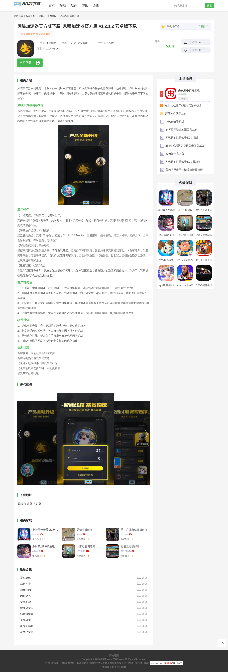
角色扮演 (36, 539)
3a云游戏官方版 (174, 153)
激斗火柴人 (27, 607)
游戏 (63, 5)
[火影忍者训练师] (185, 222)
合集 (96, 5)
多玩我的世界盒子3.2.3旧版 (181, 137)
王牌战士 (25, 620)
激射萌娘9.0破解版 (43, 546)
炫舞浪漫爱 (27, 614)
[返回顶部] (221, 643)
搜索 (209, 5)
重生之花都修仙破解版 (134, 529)
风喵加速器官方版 (30, 504)
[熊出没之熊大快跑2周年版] (203, 247)
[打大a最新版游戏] (185, 247)
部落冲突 (25, 583)
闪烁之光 (25, 595)
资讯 (85, 5)
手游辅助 (52, 15)
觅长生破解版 (85, 529)
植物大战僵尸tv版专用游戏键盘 (183, 105)
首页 (52, 5)
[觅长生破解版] (185, 197)
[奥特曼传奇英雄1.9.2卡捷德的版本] (166, 197)
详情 (183, 98)
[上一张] (37, 439)
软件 (74, 5)
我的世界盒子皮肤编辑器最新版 (184, 169)
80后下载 (30, 15)
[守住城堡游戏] (166, 247)
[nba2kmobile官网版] (185, 272)
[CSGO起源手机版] (203, 272)
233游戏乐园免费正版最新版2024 (185, 145)
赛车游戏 (25, 577)
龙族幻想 (25, 601)
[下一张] (130, 439)
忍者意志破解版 (130, 546)
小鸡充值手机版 (174, 121)
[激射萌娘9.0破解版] (166, 222)
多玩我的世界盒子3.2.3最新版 (183, 161)
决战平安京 (27, 632)
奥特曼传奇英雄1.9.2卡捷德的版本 (45, 529)
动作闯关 (125, 556)
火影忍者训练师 (86, 546)
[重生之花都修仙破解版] (203, 197)
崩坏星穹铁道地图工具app (181, 129)
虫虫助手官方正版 (189, 90)
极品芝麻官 (27, 626)
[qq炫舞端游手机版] (166, 272)
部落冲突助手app (175, 113)
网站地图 (114, 655)
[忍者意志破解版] (203, 222)
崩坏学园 (25, 589)
